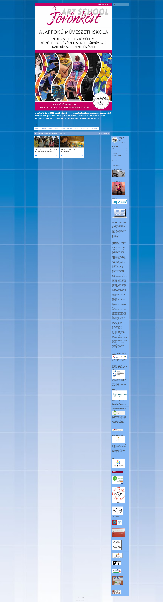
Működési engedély (116, 333)
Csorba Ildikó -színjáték (117, 225)
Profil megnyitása (122, 142)
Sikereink (44, 128)
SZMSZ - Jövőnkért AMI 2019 (118, 342)
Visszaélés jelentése (116, 165)
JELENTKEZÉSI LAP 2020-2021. (119, 312)
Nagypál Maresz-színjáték (118, 231)
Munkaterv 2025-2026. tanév (118, 332)
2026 (113, 148)
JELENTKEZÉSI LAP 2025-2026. (119, 316)
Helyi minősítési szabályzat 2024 (119, 290)
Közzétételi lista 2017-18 (117, 318)
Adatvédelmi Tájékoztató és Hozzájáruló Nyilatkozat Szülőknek (118, 264)
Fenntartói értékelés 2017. (118, 266)
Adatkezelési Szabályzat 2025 (118, 257)
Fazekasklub (94, 128)
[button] (57, 156)
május (114, 151)
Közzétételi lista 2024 (117, 326)
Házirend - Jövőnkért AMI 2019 (119, 279)
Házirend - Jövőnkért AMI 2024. (119, 284)
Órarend (50, 128)
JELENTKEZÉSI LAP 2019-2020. (119, 311)
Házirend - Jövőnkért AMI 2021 (119, 280)
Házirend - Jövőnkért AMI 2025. (119, 285)
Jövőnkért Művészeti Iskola (121, 139)
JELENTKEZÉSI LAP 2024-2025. (119, 314)
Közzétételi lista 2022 (117, 325)
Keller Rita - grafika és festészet (119, 230)
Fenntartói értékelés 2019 (118, 267)
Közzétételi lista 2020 (117, 322)
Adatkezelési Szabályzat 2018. (118, 256)
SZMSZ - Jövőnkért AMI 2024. (118, 345)
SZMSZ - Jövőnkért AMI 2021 (118, 344)
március (115, 153)
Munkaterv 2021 (116, 327)
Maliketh (85, 600)
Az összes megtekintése (104, 133)
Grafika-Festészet (85, 128)
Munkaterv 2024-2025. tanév (118, 331)
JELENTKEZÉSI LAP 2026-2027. (119, 317)
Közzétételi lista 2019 (116, 321)
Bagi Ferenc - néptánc (117, 223)
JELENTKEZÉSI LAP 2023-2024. (119, 309)
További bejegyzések (72, 161)
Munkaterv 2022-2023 (117, 328)
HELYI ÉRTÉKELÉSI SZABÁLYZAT (119, 289)
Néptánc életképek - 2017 (66, 128)
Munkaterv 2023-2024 (117, 330)
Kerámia (76, 128)
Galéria (56, 128)
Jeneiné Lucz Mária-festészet (118, 226)
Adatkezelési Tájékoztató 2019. (119, 258)
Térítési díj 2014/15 (116, 346)
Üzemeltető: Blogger (82, 597)
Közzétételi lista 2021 (116, 323)
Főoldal (37, 128)
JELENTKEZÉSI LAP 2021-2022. (119, 313)
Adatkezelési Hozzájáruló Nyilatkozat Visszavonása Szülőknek (118, 254)
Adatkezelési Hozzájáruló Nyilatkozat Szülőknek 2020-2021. (118, 247)
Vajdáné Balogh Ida (116, 232)
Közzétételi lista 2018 (116, 319)
